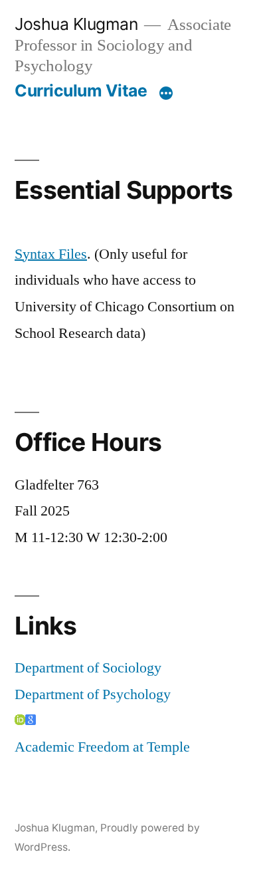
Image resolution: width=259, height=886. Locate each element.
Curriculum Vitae (81, 90)
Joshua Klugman (76, 24)
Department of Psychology (93, 694)
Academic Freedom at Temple (102, 747)
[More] (166, 93)
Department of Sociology (88, 668)
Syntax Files (51, 254)
